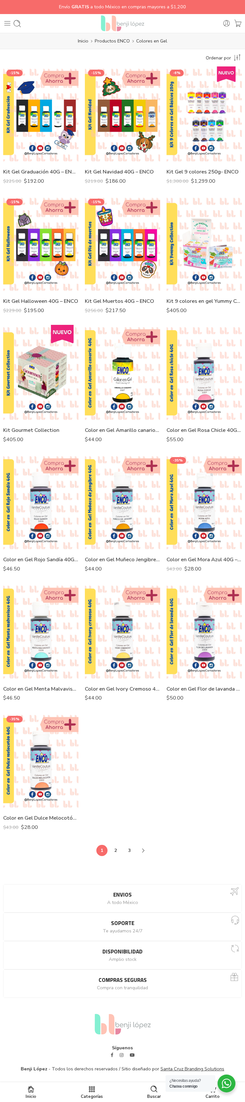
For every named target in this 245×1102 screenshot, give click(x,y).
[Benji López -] (122, 23)
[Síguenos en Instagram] (121, 1055)
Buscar (154, 1096)
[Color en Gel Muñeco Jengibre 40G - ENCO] (122, 502)
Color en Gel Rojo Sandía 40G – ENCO (40, 559)
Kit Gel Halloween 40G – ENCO (40, 301)
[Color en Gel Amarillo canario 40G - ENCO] (122, 373)
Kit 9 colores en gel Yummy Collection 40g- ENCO (204, 301)
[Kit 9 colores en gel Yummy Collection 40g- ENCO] (204, 243)
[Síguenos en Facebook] (112, 1055)
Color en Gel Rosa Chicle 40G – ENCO (204, 430)
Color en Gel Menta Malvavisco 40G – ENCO (40, 689)
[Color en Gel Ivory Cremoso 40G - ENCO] (122, 631)
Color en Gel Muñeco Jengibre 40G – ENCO (122, 559)
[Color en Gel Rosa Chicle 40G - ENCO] (204, 373)
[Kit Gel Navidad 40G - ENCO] (122, 114)
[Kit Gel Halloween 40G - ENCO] (40, 243)
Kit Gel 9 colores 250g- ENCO (203, 171)
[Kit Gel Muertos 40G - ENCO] (122, 243)
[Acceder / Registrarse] (227, 23)
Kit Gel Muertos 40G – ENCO (119, 301)
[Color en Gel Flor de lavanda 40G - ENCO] (204, 631)
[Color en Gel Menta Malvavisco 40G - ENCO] (40, 631)
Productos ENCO (112, 41)
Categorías (92, 1096)
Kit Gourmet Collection (31, 430)
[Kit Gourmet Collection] (40, 373)
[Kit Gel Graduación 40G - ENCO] (40, 114)
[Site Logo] (122, 1024)
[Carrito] (238, 23)
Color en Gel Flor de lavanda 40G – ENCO (204, 689)
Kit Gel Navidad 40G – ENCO (119, 171)
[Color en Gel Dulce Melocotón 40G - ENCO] (40, 761)
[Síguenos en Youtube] (132, 1055)
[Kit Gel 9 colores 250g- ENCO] (204, 114)
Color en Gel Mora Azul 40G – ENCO (204, 559)
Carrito (212, 1096)
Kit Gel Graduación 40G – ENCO (40, 171)
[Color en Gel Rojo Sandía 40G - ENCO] (40, 502)
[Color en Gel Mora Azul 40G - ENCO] (204, 502)
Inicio (83, 41)
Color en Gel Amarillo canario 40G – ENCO (122, 430)
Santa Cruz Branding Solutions (192, 1069)
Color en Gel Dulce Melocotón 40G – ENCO (40, 818)
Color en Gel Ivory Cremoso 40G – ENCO (122, 689)
